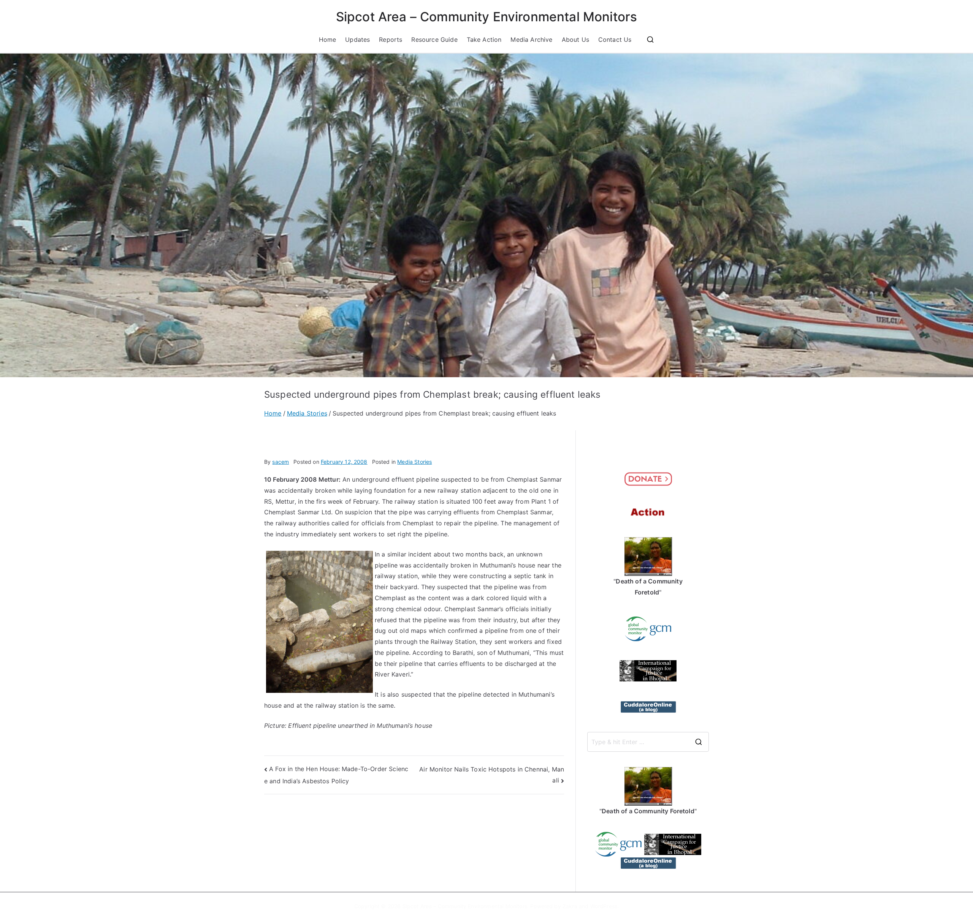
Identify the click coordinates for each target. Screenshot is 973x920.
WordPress (603, 906)
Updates (357, 39)
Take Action (484, 39)
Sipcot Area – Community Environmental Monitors (486, 16)
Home (327, 39)
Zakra (570, 906)
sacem (280, 461)
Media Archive (531, 39)
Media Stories (414, 461)
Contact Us (615, 39)
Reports (390, 39)
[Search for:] (648, 741)
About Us (575, 39)
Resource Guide (434, 39)
